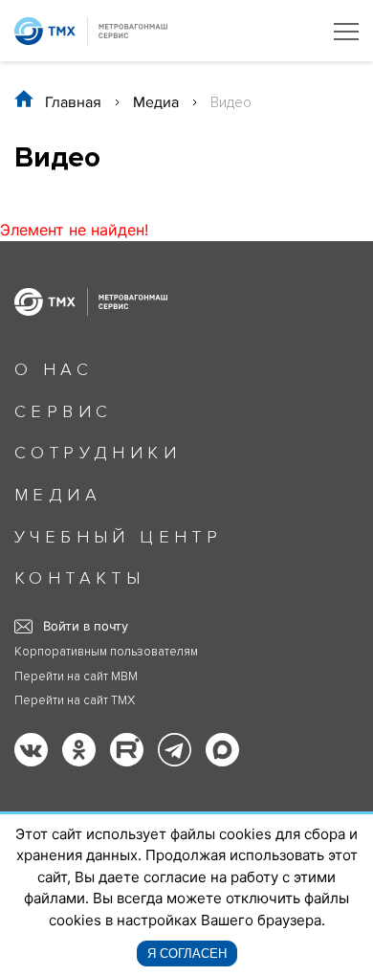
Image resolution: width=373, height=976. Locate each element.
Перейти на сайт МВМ (76, 677)
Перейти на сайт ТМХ (74, 701)
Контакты (79, 577)
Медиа (156, 102)
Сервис (63, 411)
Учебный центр (118, 536)
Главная (73, 102)
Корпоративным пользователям (106, 652)
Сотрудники (97, 452)
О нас (53, 369)
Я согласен (187, 953)
